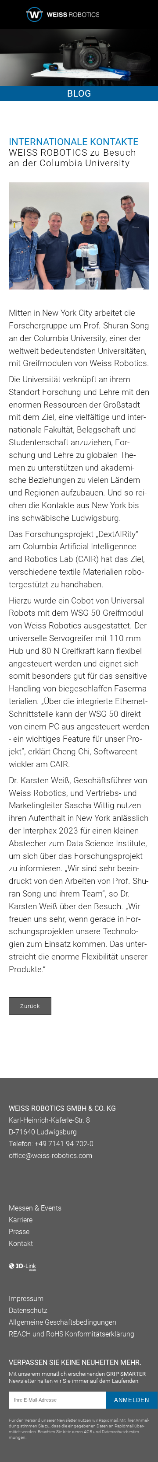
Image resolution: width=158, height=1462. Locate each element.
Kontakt (21, 1243)
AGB (88, 1431)
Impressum (26, 1299)
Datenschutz (28, 1310)
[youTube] (27, 1177)
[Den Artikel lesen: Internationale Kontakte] (79, 236)
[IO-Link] (22, 1269)
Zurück (30, 1006)
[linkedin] (13, 1177)
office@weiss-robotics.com (50, 1155)
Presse (19, 1232)
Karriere (20, 1220)
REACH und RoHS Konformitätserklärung (71, 1334)
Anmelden (131, 1400)
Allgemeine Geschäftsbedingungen (62, 1322)
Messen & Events (35, 1208)
